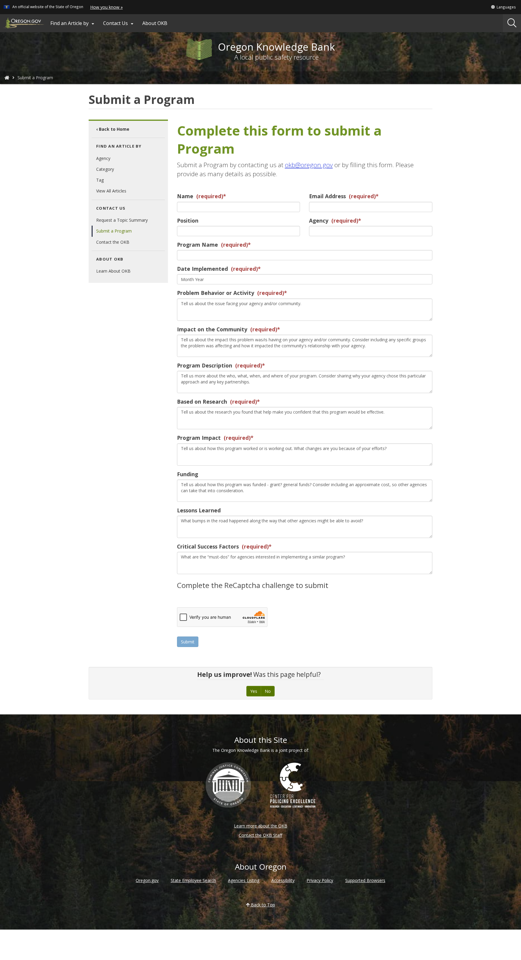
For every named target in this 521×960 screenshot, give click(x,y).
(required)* (210, 196)
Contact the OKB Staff (260, 835)
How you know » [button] (106, 7)
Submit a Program (114, 231)
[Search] (512, 23)
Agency (103, 158)
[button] (503, 7)
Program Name (197, 244)
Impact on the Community (212, 329)
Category (105, 169)
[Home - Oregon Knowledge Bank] (7, 77)
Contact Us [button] (119, 23)
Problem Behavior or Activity (215, 292)
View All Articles (111, 191)
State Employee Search (193, 880)
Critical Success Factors (208, 546)
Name (185, 196)
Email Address (327, 196)
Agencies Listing (243, 880)
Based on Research (202, 401)
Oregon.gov (147, 880)
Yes (253, 691)
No (268, 691)
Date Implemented (202, 268)
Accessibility (283, 880)
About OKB (154, 23)
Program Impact (199, 437)
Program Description (204, 365)
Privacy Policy (320, 880)
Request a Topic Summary (122, 220)
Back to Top (262, 905)
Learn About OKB (113, 271)
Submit (187, 642)
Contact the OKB (112, 242)
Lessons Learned (199, 510)
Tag (100, 180)
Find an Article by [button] (73, 23)
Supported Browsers (365, 880)
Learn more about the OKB (260, 826)
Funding (187, 474)
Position (187, 220)
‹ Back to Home (112, 129)
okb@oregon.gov (309, 165)
